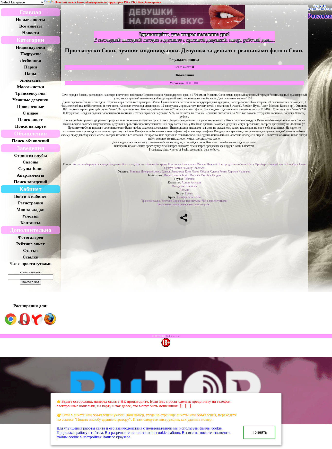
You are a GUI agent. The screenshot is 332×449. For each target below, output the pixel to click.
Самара (272, 164)
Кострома (161, 164)
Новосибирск (238, 164)
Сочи (302, 164)
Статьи (30, 250)
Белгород (102, 164)
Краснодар (174, 164)
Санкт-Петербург (287, 164)
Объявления (30, 133)
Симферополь (185, 197)
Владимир (115, 164)
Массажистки (30, 86)
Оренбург (261, 164)
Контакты (30, 222)
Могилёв (195, 175)
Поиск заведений (30, 181)
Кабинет (30, 189)
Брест (185, 175)
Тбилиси (189, 179)
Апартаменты (30, 175)
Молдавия (178, 186)
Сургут (168, 168)
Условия (30, 216)
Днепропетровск (151, 171)
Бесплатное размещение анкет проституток (183, 204)
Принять (259, 432)
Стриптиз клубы (30, 155)
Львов (195, 171)
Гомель (177, 175)
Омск (250, 164)
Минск (168, 175)
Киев (188, 171)
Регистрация (30, 203)
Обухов (205, 171)
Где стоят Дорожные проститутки (180, 200)
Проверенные (30, 106)
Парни (30, 67)
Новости (30, 32)
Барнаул (91, 164)
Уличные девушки (30, 99)
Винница (135, 171)
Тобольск (198, 168)
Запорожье (177, 171)
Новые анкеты (30, 19)
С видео (30, 113)
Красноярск (189, 164)
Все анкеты (30, 26)
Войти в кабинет (30, 196)
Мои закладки (30, 209)
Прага (188, 193)
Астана (186, 182)
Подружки (30, 53)
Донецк (166, 171)
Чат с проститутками (30, 263)
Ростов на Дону (183, 168)
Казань (151, 164)
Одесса (214, 171)
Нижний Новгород (218, 164)
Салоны (30, 162)
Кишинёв (191, 186)
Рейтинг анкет (30, 243)
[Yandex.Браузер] (37, 324)
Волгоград (128, 164)
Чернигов (244, 171)
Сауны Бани (30, 168)
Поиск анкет (30, 119)
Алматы (196, 182)
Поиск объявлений (30, 140)
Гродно (216, 175)
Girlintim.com (173, 336)
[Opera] (24, 324)
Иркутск (140, 164)
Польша (184, 189)
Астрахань (79, 164)
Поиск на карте (30, 126)
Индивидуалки (30, 47)
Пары (30, 73)
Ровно (223, 171)
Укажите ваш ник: (30, 272)
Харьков (233, 171)
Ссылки (30, 257)
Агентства (30, 80)
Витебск (206, 175)
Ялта (198, 197)
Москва (201, 164)
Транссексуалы (30, 93)
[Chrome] (11, 324)
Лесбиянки (30, 60)
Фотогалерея (30, 237)
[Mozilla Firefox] (50, 324)
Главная (30, 12)
